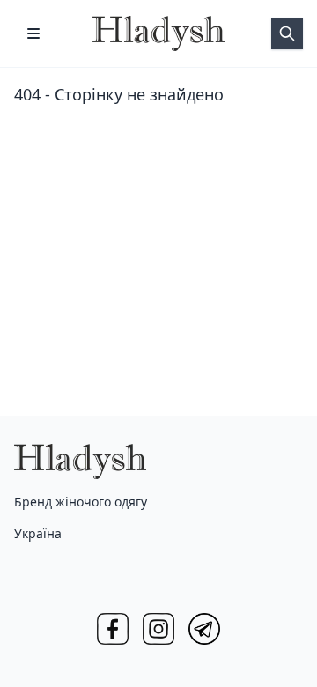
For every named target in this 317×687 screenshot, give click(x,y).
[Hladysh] (158, 33)
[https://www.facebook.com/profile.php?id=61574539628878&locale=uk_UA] (113, 629)
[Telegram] (204, 629)
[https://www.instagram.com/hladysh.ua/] (158, 629)
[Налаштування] (33, 33)
